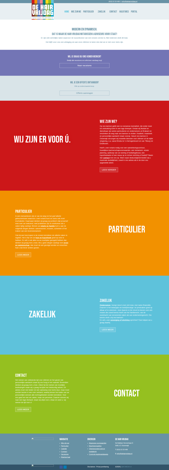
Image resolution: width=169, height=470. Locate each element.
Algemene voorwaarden (97, 443)
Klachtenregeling (95, 446)
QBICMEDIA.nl (126, 467)
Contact (113, 12)
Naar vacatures (84, 65)
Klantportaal (65, 457)
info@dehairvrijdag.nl (124, 454)
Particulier (88, 12)
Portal (134, 12)
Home (66, 12)
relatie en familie (48, 226)
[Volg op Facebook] (61, 467)
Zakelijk (101, 12)
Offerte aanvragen (84, 93)
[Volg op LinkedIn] (65, 467)
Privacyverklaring (102, 467)
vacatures (124, 12)
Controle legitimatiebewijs (98, 454)
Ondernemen (105, 305)
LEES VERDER (109, 170)
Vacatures (65, 454)
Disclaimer (91, 467)
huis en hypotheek (43, 238)
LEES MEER (23, 255)
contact (106, 158)
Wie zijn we (76, 12)
